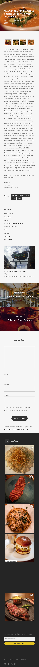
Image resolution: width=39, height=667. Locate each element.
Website (6, 395)
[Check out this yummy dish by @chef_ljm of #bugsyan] (19, 607)
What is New (8, 239)
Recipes (6, 230)
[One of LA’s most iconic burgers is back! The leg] (19, 548)
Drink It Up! (7, 217)
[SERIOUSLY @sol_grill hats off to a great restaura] (19, 518)
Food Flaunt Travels (10, 226)
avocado (14, 195)
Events (6, 220)
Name (6, 374)
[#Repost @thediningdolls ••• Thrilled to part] (19, 577)
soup (27, 195)
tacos (14, 199)
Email (6, 385)
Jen (8, 20)
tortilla (19, 199)
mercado (21, 195)
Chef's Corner (8, 214)
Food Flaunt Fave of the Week (13, 223)
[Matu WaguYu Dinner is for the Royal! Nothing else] (19, 489)
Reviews (14, 23)
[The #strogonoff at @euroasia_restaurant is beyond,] (19, 459)
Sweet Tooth (8, 236)
